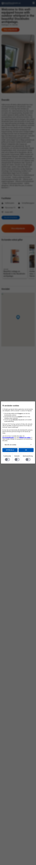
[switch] (7, 459)
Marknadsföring (28, 456)
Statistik (16, 456)
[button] (18, 444)
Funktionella (7, 456)
